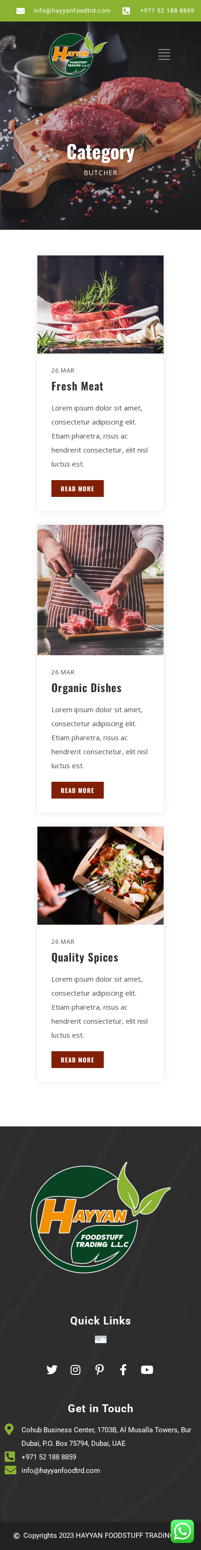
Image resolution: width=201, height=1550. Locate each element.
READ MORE (77, 488)
